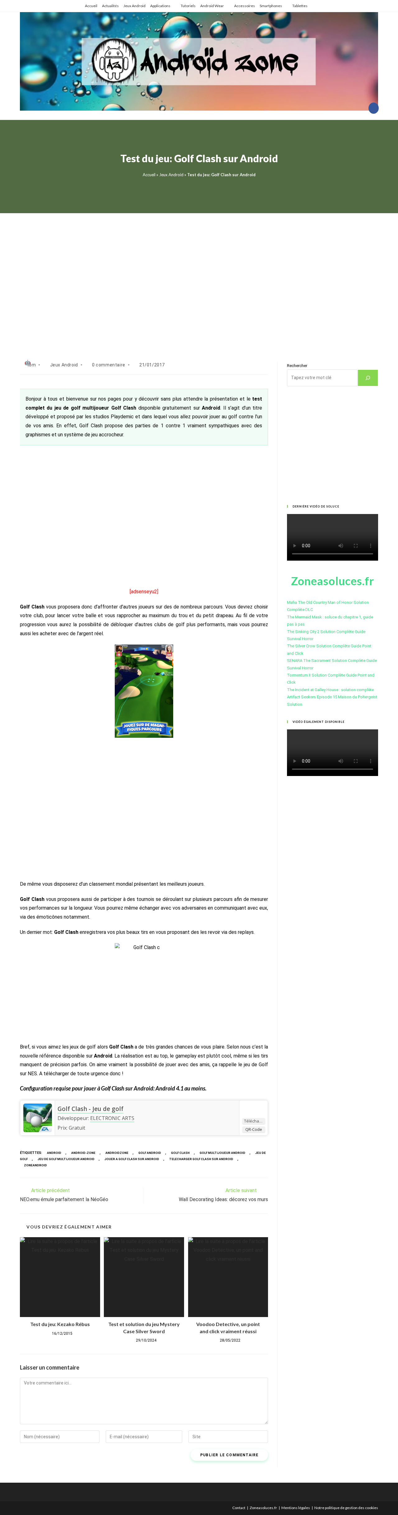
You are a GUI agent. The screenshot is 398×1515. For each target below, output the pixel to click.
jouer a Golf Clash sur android (131, 1159)
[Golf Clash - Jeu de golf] (37, 1117)
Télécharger (254, 1121)
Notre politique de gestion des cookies (346, 1507)
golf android (149, 1153)
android (54, 1153)
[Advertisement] (199, 280)
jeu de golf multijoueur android (66, 1159)
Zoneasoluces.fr (263, 1507)
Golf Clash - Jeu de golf (90, 1109)
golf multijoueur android (222, 1153)
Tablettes (300, 5)
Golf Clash (180, 1153)
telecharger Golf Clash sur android (201, 1159)
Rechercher (297, 365)
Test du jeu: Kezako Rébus (60, 1324)
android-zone (83, 1153)
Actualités (110, 5)
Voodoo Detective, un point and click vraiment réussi (228, 1327)
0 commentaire (108, 364)
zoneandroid (35, 1165)
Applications (160, 5)
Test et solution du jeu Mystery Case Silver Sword (144, 1327)
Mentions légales (295, 1507)
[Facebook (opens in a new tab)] (373, 108)
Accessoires (244, 5)
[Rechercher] (368, 378)
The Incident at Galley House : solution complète (330, 689)
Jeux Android (134, 5)
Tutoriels (188, 5)
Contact (238, 1507)
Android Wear (212, 5)
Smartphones (271, 5)
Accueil (91, 5)
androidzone (116, 1153)
